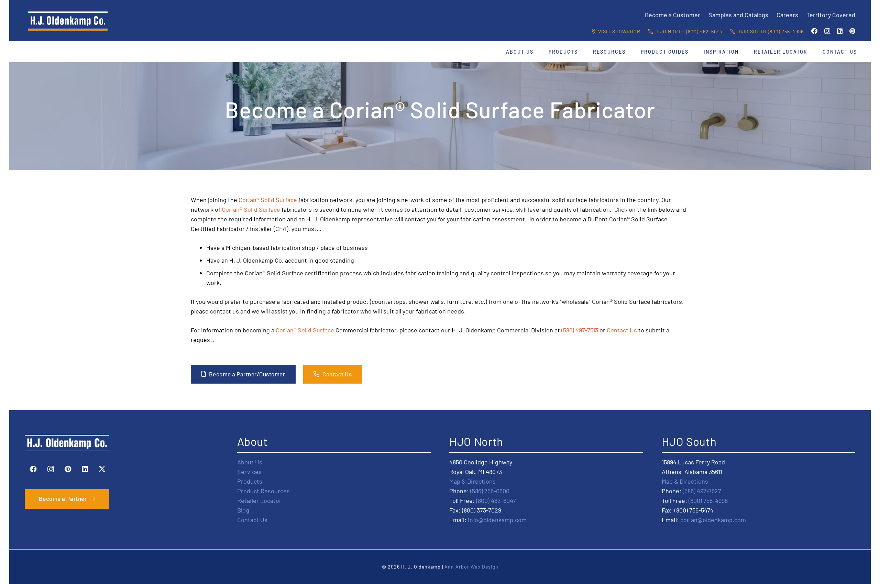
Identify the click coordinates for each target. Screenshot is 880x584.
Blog (243, 510)
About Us (249, 462)
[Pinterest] (852, 31)
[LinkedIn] (840, 31)
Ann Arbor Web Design (471, 567)
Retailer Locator (259, 500)
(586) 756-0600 (489, 491)
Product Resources (263, 491)
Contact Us (622, 330)
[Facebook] (814, 31)
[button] (538, 52)
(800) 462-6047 (496, 500)
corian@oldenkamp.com (713, 520)
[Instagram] (827, 31)
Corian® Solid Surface (268, 199)
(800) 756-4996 (708, 500)
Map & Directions (472, 481)
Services (249, 471)
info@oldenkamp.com (497, 520)
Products (249, 481)
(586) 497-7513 (579, 330)
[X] (102, 469)
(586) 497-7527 (702, 491)
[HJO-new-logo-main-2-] (68, 21)
